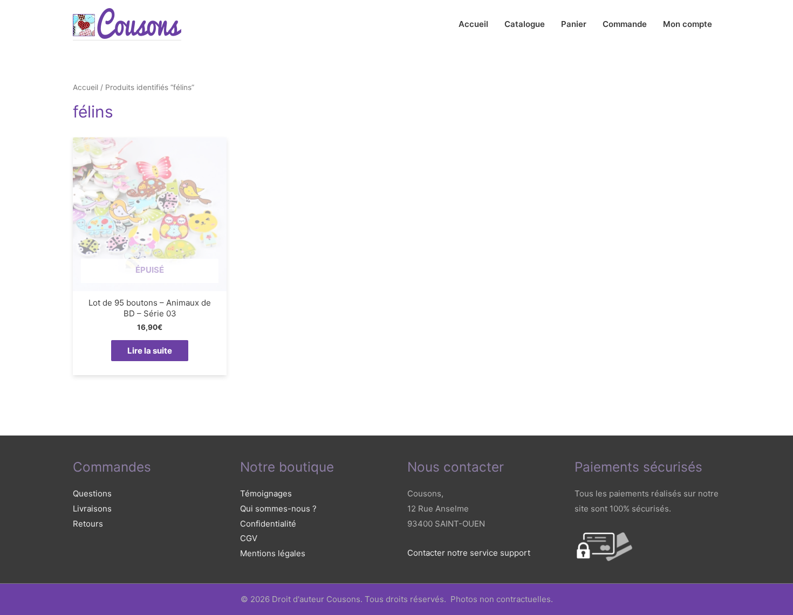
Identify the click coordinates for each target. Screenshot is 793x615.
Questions (92, 493)
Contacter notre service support (468, 553)
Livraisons (92, 508)
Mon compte (687, 24)
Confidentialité (268, 524)
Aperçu (149, 282)
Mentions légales (272, 553)
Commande (625, 24)
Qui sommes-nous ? (278, 508)
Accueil (473, 24)
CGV (248, 538)
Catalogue (524, 24)
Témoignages (266, 493)
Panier (573, 24)
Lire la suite (149, 350)
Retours (88, 524)
